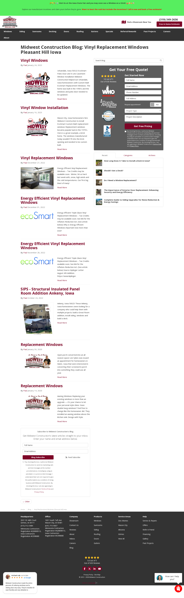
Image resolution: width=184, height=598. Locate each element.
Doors (96, 538)
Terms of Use (46, 489)
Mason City (122, 525)
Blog (71, 547)
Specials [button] (109, 31)
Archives (152, 155)
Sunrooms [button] (36, 31)
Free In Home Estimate (169, 24)
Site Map (97, 575)
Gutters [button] (94, 31)
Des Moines (123, 520)
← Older (26, 501)
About (71, 534)
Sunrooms (98, 525)
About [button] (6, 38)
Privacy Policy (39, 492)
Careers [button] (166, 31)
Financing (146, 534)
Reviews (72, 529)
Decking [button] (52, 31)
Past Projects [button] (150, 31)
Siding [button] (22, 31)
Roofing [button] (80, 31)
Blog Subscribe (38, 457)
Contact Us (73, 525)
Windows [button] (8, 31)
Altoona (121, 529)
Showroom (73, 520)
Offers (145, 525)
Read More (62, 99)
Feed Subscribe (73, 457)
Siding (96, 529)
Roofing (97, 534)
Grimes (121, 534)
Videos (72, 538)
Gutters (97, 543)
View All (121, 538)
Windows (97, 520)
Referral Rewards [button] (128, 31)
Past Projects (148, 543)
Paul (25, 65)
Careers (72, 543)
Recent (105, 155)
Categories (128, 155)
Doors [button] (66, 31)
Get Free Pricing (143, 126)
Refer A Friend (148, 529)
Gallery (145, 538)
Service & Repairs (150, 520)
